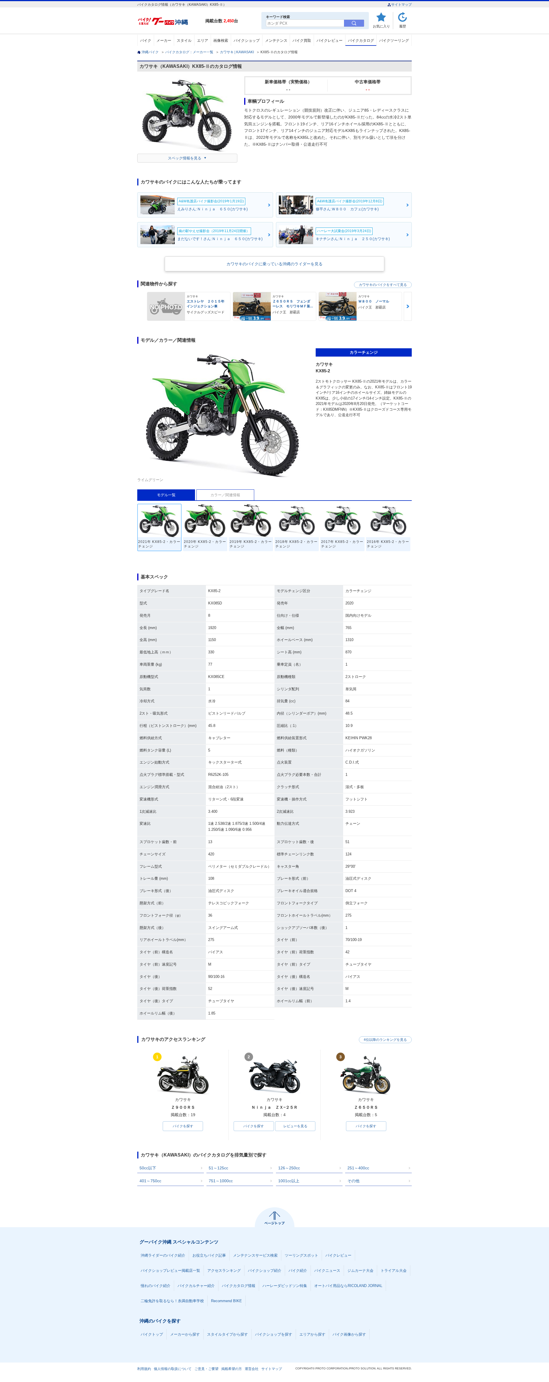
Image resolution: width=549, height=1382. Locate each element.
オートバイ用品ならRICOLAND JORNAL (348, 1286)
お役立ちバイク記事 (209, 1255)
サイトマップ (401, 5)
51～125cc (218, 1168)
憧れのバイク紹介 (155, 1286)
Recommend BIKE (226, 1301)
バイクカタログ (361, 40)
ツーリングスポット (301, 1255)
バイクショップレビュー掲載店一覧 (170, 1270)
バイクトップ (152, 1334)
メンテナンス (276, 40)
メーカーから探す (185, 1334)
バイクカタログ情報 (238, 1286)
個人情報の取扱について (173, 1369)
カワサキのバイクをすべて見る (383, 285)
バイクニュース (327, 1270)
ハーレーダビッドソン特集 (284, 1286)
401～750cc (150, 1181)
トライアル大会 (394, 1270)
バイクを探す (183, 1126)
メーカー (163, 40)
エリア (202, 40)
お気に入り (381, 26)
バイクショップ (247, 40)
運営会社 (251, 1369)
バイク (145, 40)
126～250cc (289, 1168)
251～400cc (358, 1168)
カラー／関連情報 (225, 495)
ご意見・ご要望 (206, 1369)
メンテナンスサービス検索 (255, 1255)
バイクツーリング (394, 40)
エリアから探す (312, 1334)
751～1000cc (221, 1181)
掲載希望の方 (231, 1369)
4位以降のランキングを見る (385, 1040)
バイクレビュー (330, 40)
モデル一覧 (166, 495)
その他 (353, 1181)
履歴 (402, 26)
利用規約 (144, 1369)
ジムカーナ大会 (360, 1270)
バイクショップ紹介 (264, 1270)
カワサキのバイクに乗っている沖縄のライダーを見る (274, 264)
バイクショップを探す (273, 1334)
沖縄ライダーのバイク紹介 (163, 1255)
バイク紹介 (298, 1270)
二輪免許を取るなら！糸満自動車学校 (172, 1301)
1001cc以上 (288, 1181)
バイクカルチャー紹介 (196, 1286)
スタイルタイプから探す (227, 1334)
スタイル (184, 40)
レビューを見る (295, 1126)
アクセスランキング (224, 1270)
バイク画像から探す (349, 1334)
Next (408, 306)
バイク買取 (302, 40)
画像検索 (220, 40)
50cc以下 (148, 1168)
